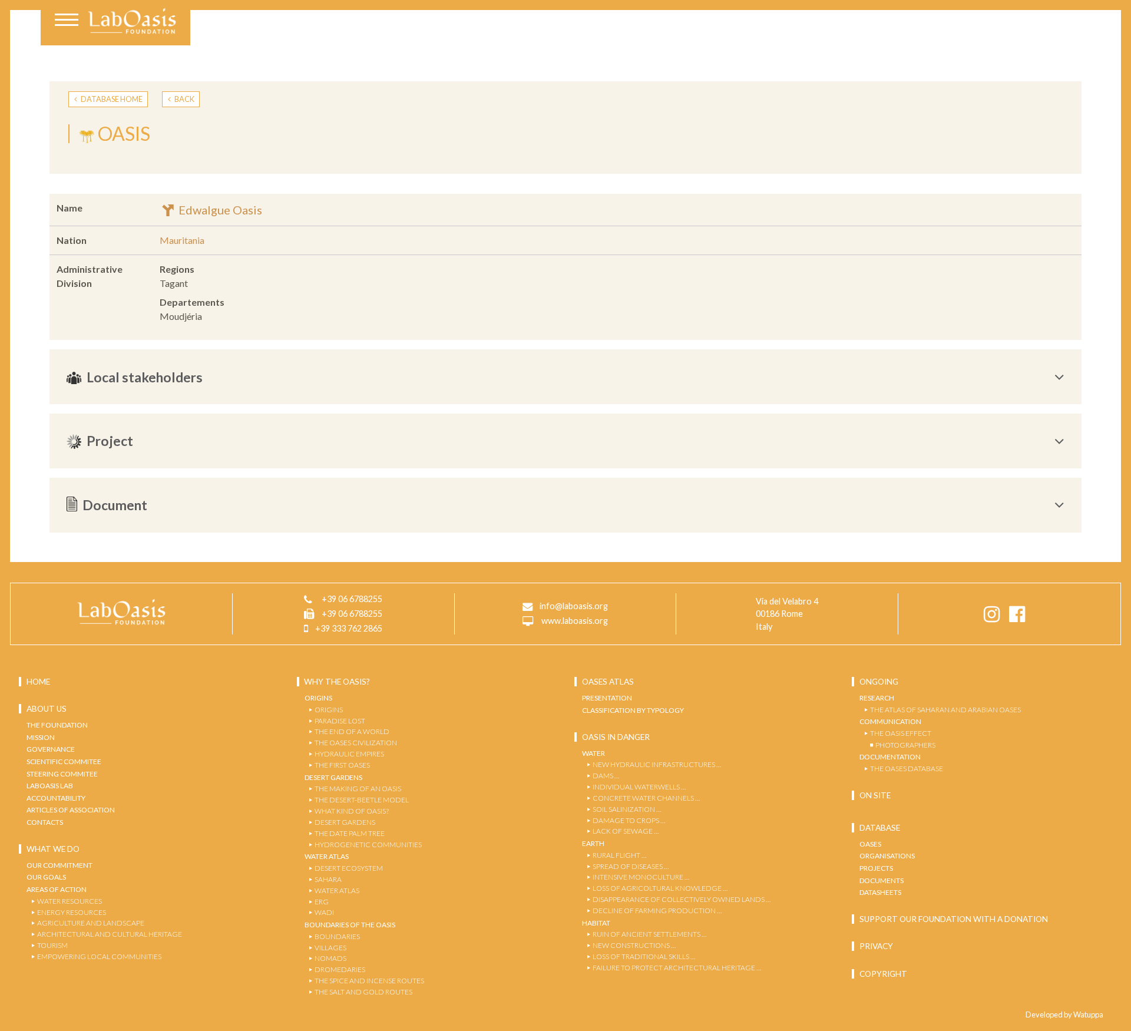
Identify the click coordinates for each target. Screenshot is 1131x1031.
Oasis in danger (616, 737)
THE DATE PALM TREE (350, 833)
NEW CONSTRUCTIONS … (634, 945)
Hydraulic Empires (349, 753)
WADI (324, 912)
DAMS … (606, 775)
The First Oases (342, 765)
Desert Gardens (333, 777)
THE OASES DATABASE (906, 768)
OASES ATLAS (608, 681)
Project (110, 440)
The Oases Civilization (356, 742)
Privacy (876, 946)
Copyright (883, 974)
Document (114, 505)
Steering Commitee (62, 773)
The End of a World (352, 731)
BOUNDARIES (337, 936)
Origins (318, 697)
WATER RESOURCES (69, 901)
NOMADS (330, 958)
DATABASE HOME (111, 99)
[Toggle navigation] (66, 21)
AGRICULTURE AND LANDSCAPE (90, 922)
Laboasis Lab (50, 785)
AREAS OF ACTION (57, 889)
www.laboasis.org (574, 621)
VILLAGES (330, 947)
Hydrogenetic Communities (368, 844)
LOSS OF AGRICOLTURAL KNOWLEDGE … (660, 888)
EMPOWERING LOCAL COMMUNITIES (99, 956)
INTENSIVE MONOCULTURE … (641, 877)
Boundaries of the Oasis (350, 924)
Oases (870, 844)
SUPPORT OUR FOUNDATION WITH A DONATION (953, 919)
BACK (183, 99)
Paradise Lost (340, 720)
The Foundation (57, 725)
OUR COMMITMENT (59, 865)
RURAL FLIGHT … (619, 855)
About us (47, 708)
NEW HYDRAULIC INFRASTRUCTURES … (657, 764)
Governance (51, 749)
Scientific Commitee (64, 761)
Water (593, 753)
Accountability (56, 798)
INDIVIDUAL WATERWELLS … (639, 786)
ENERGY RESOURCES (71, 912)
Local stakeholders (145, 377)
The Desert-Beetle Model (362, 799)
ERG (322, 901)
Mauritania (182, 240)
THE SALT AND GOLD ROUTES (363, 991)
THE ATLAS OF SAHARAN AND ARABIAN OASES (945, 709)
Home (38, 681)
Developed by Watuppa (1064, 1014)
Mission (41, 737)
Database (879, 827)
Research (876, 697)
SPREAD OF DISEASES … (631, 866)
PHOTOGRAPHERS (905, 745)
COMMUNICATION (890, 721)
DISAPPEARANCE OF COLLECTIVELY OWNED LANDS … (681, 899)
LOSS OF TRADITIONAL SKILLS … (644, 956)
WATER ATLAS (337, 890)
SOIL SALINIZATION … (627, 809)
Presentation (607, 697)
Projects (876, 868)
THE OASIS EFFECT (900, 733)
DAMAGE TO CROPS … (629, 820)
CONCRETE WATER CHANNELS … (646, 798)
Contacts (45, 822)
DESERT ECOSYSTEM (349, 868)
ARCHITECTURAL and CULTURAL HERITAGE (109, 934)
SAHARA (328, 879)
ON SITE (875, 795)
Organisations (887, 855)
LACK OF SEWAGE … (626, 831)
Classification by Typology (633, 710)
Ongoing (878, 681)
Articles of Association (71, 809)
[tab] (565, 376)
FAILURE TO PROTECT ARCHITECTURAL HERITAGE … (677, 967)
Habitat (596, 922)
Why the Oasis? (337, 681)
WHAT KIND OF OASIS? (352, 811)
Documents (881, 880)
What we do (53, 849)
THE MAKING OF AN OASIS (358, 788)
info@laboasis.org (574, 606)
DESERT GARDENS (345, 822)
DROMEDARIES (340, 969)
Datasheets (880, 892)
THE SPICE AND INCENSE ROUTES (369, 980)
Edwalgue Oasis (219, 210)
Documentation (890, 756)
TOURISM (52, 945)
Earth (593, 843)
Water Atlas (327, 856)
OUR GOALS (46, 877)
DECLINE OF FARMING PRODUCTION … (657, 910)
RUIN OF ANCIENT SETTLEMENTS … (649, 934)
